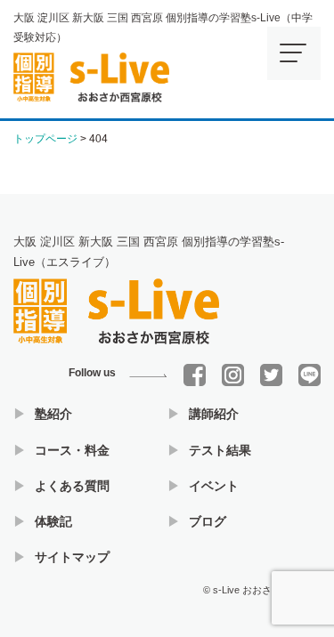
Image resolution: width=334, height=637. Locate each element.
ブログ (207, 521)
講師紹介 (214, 414)
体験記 (53, 521)
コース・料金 (72, 450)
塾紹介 (53, 414)
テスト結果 (220, 450)
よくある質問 (72, 486)
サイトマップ (72, 557)
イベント (214, 486)
